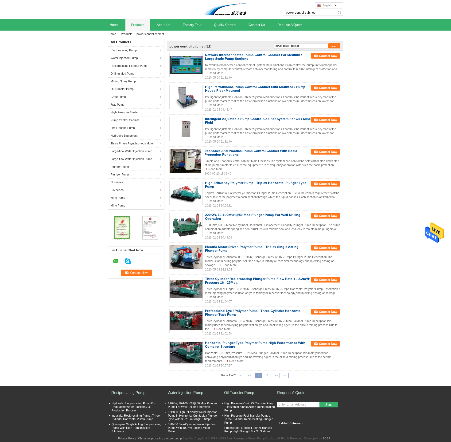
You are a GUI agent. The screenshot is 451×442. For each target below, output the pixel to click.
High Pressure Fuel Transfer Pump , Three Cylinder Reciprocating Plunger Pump (248, 419)
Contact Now (328, 56)
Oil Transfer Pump (122, 89)
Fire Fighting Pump (123, 128)
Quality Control (225, 25)
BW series (117, 190)
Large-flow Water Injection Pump (131, 151)
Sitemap (296, 423)
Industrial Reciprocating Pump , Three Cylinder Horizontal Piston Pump (136, 417)
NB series (117, 182)
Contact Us (257, 25)
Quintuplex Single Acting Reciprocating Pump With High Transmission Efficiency (136, 428)
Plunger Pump (120, 166)
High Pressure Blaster (125, 112)
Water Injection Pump (124, 58)
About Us (163, 25)
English (327, 5)
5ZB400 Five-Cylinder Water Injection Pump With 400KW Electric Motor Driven (192, 428)
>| (285, 375)
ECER (326, 438)
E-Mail (283, 423)
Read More (216, 73)
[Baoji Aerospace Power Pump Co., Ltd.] (225, 9)
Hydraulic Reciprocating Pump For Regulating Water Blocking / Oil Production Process (134, 407)
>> (276, 375)
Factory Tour (192, 25)
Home (114, 25)
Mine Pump (118, 197)
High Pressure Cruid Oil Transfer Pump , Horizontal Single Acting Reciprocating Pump (249, 407)
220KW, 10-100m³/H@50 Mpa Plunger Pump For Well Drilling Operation (192, 405)
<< (249, 375)
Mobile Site (287, 429)
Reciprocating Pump (124, 50)
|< (240, 375)
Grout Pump (118, 97)
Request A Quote (290, 25)
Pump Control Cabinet (125, 120)
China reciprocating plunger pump (160, 438)
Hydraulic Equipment (124, 135)
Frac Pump (117, 104)
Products (137, 25)
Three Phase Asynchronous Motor (132, 143)
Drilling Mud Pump (122, 73)
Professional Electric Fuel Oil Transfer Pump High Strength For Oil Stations (248, 429)
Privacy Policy (127, 438)
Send (328, 404)
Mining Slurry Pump (123, 81)
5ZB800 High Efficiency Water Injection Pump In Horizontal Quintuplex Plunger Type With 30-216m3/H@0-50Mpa (193, 415)
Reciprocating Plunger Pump (129, 66)
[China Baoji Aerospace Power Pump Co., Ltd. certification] (122, 227)
